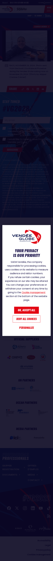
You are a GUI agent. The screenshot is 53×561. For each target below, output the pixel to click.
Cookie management (33, 292)
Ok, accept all (26, 310)
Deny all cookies (26, 319)
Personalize (26, 328)
